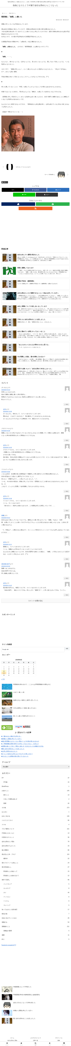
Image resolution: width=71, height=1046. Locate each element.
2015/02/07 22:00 (7, 411)
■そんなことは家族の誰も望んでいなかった (15, 756)
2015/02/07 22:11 (7, 544)
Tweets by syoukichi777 (8, 945)
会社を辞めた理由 (12, 1040)
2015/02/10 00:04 (5, 566)
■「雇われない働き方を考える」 (11, 736)
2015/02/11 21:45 (7, 585)
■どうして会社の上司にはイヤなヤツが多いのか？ (17, 754)
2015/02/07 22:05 (7, 447)
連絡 (58, 1040)
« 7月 (3, 679)
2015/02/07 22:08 (7, 498)
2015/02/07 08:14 (5, 517)
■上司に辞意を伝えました (9, 751)
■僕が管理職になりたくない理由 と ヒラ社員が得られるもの (20, 741)
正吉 (4, 409)
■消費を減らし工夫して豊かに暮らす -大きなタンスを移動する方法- (22, 746)
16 (4, 671)
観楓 (2, 515)
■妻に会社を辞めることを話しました (12, 749)
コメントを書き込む (35, 601)
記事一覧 (35, 1040)
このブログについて (35, 1038)
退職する (5, 182)
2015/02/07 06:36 (5, 430)
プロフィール (58, 1038)
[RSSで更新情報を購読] (35, 208)
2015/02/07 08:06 (5, 471)
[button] (47, 195)
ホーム (12, 1038)
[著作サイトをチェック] (18, 204)
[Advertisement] (35, 230)
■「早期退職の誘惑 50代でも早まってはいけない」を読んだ (20, 743)
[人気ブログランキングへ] (26, 726)
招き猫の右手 (5, 564)
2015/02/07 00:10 (5, 389)
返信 (67, 404)
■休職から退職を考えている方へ (11, 739)
